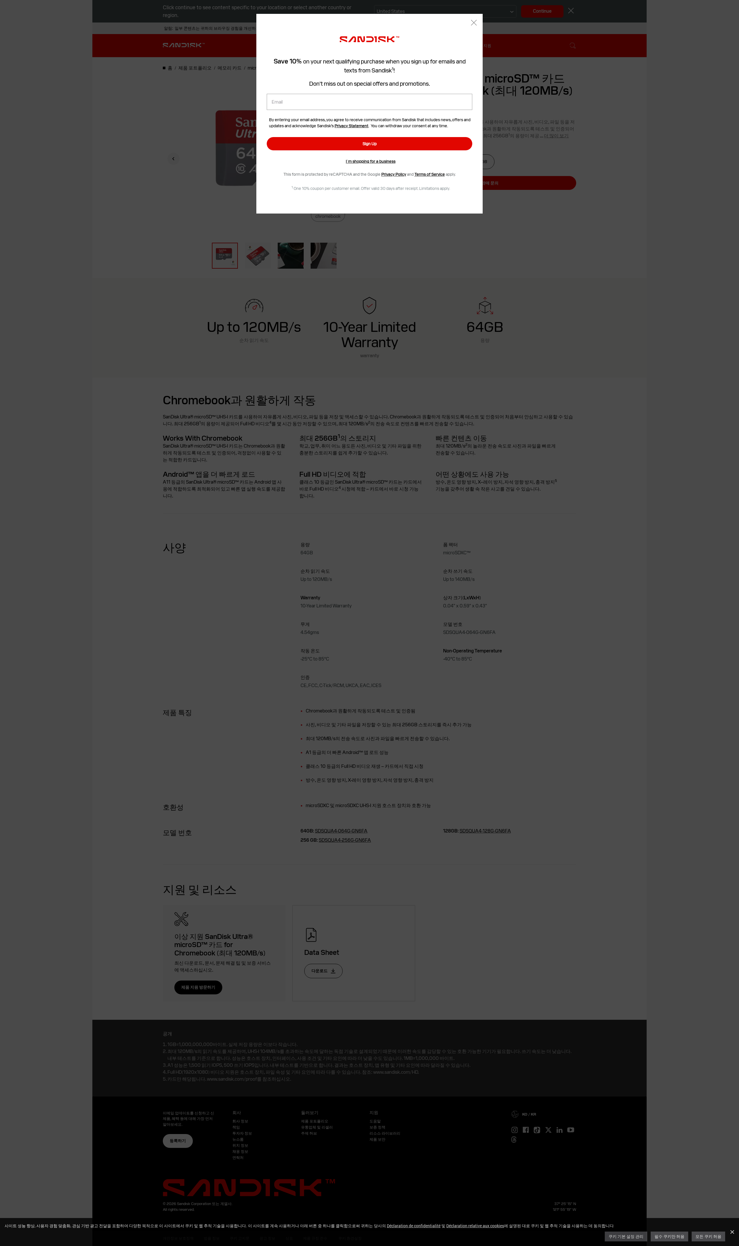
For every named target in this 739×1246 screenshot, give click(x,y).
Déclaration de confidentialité (414, 1225)
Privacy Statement (351, 125)
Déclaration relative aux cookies (475, 1225)
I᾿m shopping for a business (370, 161)
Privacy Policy (393, 174)
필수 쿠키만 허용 (669, 1236)
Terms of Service (430, 174)
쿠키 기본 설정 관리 (626, 1236)
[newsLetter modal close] (474, 23)
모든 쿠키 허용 (708, 1236)
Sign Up (370, 143)
